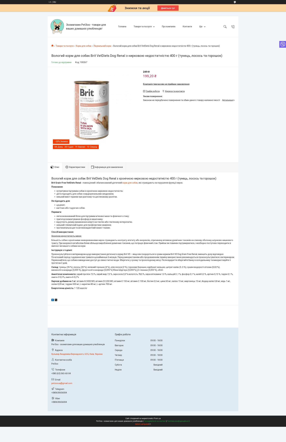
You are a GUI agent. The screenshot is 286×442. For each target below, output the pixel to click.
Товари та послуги (143, 26)
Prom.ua (157, 418)
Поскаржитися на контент (155, 421)
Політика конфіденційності (178, 421)
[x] (56, 300)
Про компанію (168, 26)
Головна (122, 26)
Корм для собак (83, 46)
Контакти (187, 26)
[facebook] (52, 300)
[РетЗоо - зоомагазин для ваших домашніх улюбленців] (57, 26)
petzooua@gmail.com (61, 383)
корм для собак (130, 183)
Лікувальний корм (102, 46)
